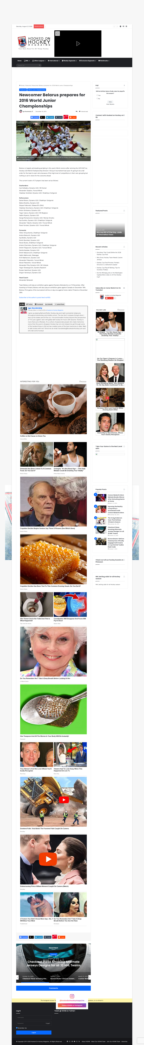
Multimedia (104, 60)
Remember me (22, 1028)
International (53, 60)
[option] (53, 963)
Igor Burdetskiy (27, 111)
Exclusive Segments (88, 60)
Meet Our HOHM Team (98, 1041)
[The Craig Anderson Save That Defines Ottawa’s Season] (101, 521)
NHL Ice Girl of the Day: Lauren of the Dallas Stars (110, 233)
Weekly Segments (69, 60)
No (99, 98)
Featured (28, 85)
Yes (99, 95)
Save (66, 116)
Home (19, 60)
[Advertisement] (72, 73)
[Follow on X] (32, 111)
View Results (110, 104)
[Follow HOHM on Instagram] (72, 997)
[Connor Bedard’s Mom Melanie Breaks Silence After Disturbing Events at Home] (101, 497)
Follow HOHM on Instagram (72, 1005)
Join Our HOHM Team (113, 1041)
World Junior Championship (36, 90)
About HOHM (86, 1041)
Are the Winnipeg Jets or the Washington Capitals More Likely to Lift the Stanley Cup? (109, 275)
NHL (26, 60)
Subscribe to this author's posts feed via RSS (34, 297)
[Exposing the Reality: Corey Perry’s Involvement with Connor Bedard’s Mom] (101, 509)
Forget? (48, 1023)
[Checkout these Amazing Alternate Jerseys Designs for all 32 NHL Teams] (101, 530)
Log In (34, 1032)
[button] (78, 43)
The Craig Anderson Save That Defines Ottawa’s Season (115, 520)
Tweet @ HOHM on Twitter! (64, 1011)
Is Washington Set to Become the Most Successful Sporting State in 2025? (68, 26)
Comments (53, 988)
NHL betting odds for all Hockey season (108, 584)
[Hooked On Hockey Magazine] (33, 42)
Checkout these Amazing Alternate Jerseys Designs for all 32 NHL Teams (116, 530)
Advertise (124, 1041)
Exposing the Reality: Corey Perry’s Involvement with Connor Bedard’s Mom (53, 963)
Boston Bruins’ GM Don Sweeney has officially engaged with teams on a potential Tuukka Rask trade (116, 543)
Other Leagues (39, 60)
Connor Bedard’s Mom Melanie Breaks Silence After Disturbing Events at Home (116, 498)
